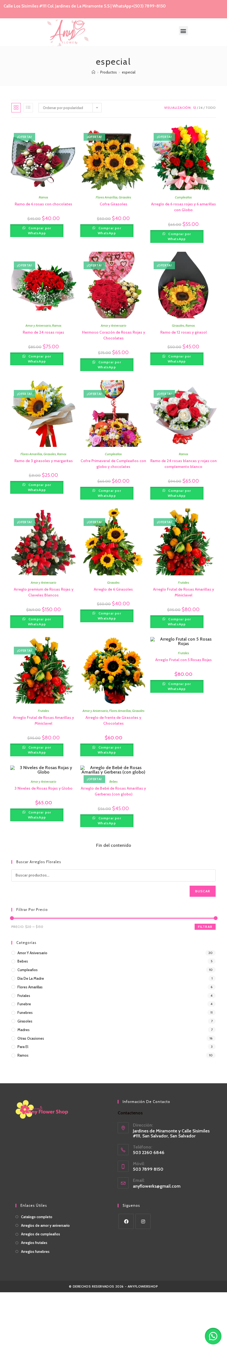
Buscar (202, 891)
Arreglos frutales (34, 1242)
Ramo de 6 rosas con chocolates (43, 204)
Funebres (25, 1012)
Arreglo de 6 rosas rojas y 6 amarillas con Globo (183, 207)
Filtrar (205, 927)
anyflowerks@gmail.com (156, 1186)
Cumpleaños (183, 197)
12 (194, 107)
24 (201, 107)
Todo (210, 107)
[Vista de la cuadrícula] (16, 107)
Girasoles (125, 197)
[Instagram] (143, 1221)
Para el (22, 1046)
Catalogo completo (36, 1217)
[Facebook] (126, 1221)
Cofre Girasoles (113, 204)
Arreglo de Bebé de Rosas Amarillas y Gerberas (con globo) (113, 791)
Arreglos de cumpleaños (40, 1234)
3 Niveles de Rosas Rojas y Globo (43, 788)
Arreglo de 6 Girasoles (113, 589)
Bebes (113, 781)
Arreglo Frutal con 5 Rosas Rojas (183, 659)
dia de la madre (30, 978)
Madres (23, 1029)
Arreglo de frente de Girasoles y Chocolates (113, 720)
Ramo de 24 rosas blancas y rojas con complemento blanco (183, 463)
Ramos (43, 197)
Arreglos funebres (35, 1251)
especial (128, 72)
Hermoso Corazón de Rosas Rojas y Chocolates (113, 335)
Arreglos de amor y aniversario (45, 1225)
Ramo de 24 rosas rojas (43, 332)
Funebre (24, 1004)
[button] (183, 30)
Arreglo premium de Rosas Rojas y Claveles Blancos (43, 592)
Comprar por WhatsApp (39, 230)
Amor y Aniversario (38, 325)
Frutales (183, 582)
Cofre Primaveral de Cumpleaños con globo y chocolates (113, 463)
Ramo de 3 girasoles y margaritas (43, 460)
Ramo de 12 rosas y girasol (183, 332)
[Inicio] (93, 72)
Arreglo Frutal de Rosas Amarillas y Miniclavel (183, 592)
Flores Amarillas (107, 197)
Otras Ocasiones (30, 1038)
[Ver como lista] (28, 107)
